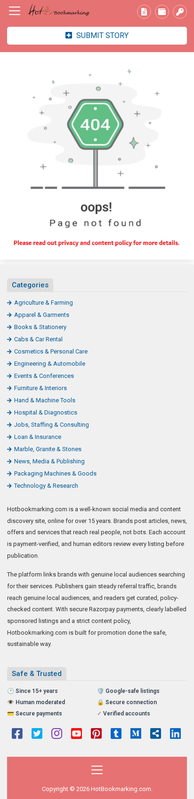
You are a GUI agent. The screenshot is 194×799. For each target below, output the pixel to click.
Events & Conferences (44, 375)
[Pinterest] (96, 734)
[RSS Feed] (155, 734)
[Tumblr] (116, 734)
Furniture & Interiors (40, 388)
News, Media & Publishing (49, 461)
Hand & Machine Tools (44, 400)
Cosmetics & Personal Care (51, 351)
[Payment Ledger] (162, 12)
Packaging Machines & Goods (55, 473)
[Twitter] (37, 734)
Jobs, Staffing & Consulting (51, 424)
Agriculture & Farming (43, 302)
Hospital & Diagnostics (45, 412)
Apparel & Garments (41, 314)
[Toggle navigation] (14, 10)
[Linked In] (175, 734)
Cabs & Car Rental (38, 339)
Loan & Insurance (37, 436)
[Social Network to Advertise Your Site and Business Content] (59, 11)
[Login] (180, 12)
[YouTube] (76, 734)
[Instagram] (56, 734)
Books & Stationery (40, 326)
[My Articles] (144, 12)
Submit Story (101, 35)
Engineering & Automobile (49, 363)
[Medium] (135, 734)
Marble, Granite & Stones (47, 449)
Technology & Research (46, 485)
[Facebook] (17, 734)
